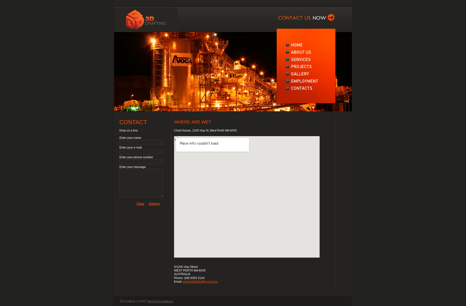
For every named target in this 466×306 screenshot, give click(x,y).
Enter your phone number (136, 157)
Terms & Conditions (160, 301)
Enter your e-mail (130, 147)
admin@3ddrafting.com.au (200, 281)
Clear (140, 204)
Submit (154, 204)
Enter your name (130, 138)
